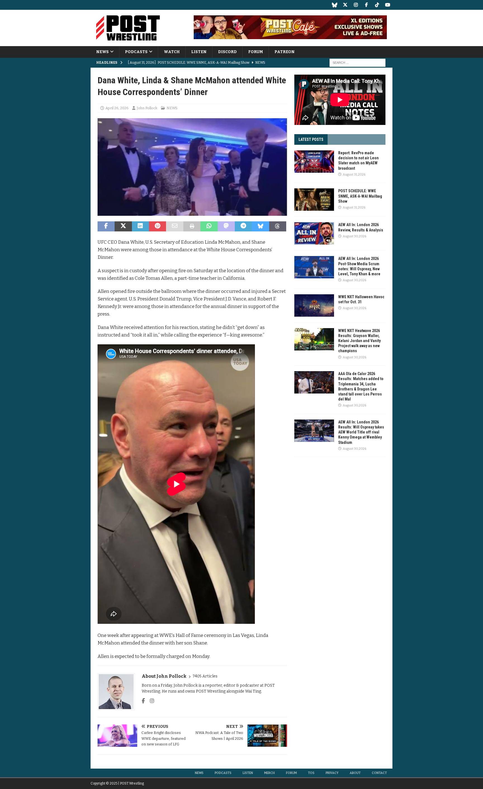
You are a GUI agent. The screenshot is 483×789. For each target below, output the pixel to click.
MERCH (269, 773)
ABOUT (355, 773)
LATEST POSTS (311, 139)
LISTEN (199, 51)
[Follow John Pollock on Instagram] (150, 700)
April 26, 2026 (117, 108)
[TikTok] (377, 5)
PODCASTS (136, 51)
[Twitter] (345, 5)
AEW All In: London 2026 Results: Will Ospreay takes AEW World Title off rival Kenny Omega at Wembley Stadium (361, 432)
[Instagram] (356, 5)
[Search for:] (357, 62)
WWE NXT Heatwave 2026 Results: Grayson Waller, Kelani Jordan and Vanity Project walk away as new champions (359, 340)
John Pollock (147, 108)
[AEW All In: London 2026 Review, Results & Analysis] (314, 233)
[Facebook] (366, 5)
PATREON (284, 51)
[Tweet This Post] (123, 226)
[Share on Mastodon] (226, 226)
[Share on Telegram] (243, 226)
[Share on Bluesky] (260, 226)
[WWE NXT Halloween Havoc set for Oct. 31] (314, 305)
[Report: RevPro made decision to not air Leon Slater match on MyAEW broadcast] (314, 161)
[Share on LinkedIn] (140, 226)
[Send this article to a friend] (174, 226)
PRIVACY (332, 773)
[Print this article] (191, 226)
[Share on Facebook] (106, 226)
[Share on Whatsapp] (208, 226)
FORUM (255, 51)
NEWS (102, 51)
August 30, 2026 (354, 236)
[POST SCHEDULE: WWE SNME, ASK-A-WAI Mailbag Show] (314, 199)
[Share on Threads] (277, 226)
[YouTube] (387, 5)
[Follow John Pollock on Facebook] (143, 700)
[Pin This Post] (157, 226)
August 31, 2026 (354, 174)
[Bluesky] (334, 5)
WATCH (172, 51)
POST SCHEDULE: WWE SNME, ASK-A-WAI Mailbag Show (360, 196)
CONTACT (379, 773)
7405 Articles (205, 676)
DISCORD (227, 51)
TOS (311, 773)
